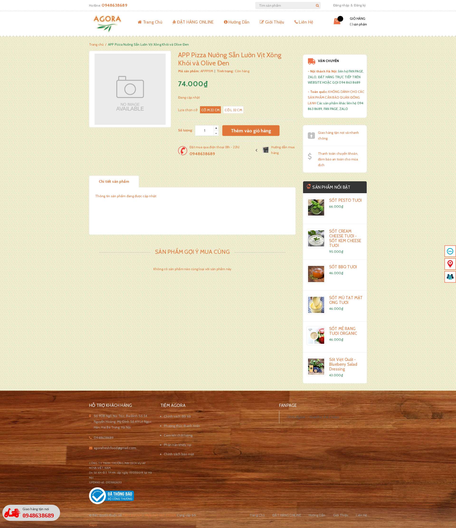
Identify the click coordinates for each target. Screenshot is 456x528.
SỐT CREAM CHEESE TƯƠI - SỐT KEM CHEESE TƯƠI (345, 238)
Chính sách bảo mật (179, 454)
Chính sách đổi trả (177, 416)
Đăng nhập (341, 5)
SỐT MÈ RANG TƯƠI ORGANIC (343, 331)
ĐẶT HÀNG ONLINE (195, 22)
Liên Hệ (305, 22)
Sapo (93, 525)
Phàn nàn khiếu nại (178, 445)
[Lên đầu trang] (446, 489)
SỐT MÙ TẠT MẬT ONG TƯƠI (346, 300)
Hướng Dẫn (239, 22)
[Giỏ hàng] (333, 23)
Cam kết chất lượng (178, 435)
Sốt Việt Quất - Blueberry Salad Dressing (343, 364)
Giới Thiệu (274, 22)
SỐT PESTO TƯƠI (345, 200)
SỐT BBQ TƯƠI (343, 266)
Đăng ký (360, 5)
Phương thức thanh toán (182, 426)
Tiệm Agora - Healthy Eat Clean (312, 417)
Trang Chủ (152, 22)
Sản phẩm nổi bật (331, 187)
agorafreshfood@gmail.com (115, 448)
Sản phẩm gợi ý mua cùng (192, 251)
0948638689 (114, 5)
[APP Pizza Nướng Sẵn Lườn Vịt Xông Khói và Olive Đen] (316, 207)
